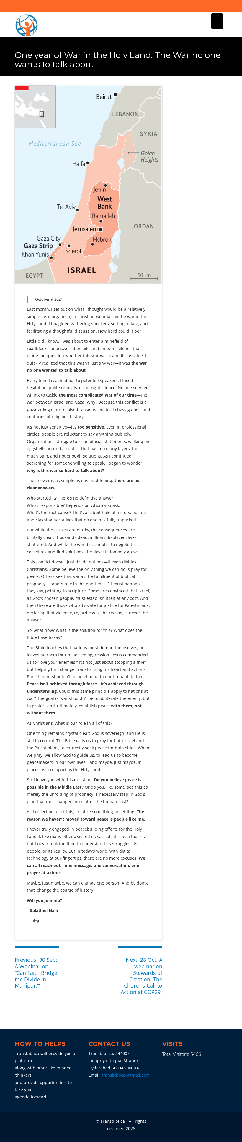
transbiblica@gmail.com (126, 1075)
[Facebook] (212, 6)
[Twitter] (222, 6)
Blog (35, 921)
